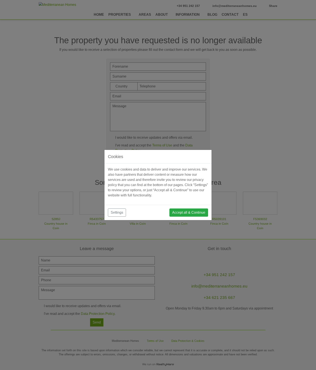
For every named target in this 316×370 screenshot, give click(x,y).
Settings (117, 212)
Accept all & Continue (188, 212)
